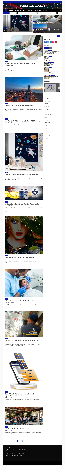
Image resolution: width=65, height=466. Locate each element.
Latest (50, 47)
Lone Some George (32, 6)
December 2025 (47, 99)
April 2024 (47, 118)
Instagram (53, 42)
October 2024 (47, 113)
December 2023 (47, 120)
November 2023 (47, 121)
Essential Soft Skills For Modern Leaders (17, 429)
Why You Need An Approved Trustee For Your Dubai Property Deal (43, 22)
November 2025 (47, 101)
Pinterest (56, 42)
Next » (29, 441)
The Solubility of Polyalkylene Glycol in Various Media (22, 204)
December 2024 (47, 110)
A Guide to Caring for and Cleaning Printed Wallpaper (21, 174)
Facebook (45, 42)
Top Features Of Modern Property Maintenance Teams (22, 341)
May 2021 (47, 129)
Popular (46, 47)
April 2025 (47, 107)
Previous (45, 88)
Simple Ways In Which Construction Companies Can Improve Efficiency (21, 395)
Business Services (18, 10)
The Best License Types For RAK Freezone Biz (11, 29)
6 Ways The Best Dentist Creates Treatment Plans (40, 13)
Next (59, 88)
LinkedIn (51, 42)
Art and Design (10, 10)
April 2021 (47, 131)
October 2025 (47, 102)
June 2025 (47, 104)
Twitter (48, 42)
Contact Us (45, 10)
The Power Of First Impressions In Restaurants (22, 13)
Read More (6, 72)
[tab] (46, 48)
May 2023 (47, 126)
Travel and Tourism (38, 10)
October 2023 (47, 123)
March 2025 (47, 109)
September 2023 (48, 124)
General (24, 10)
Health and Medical (30, 10)
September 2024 (48, 115)
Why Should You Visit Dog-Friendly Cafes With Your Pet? (22, 121)
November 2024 (47, 112)
